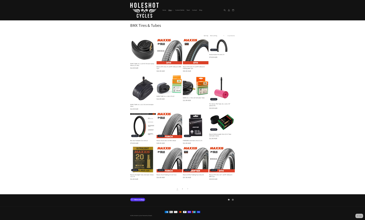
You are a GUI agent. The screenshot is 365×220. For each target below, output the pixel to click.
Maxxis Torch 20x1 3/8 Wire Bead (166, 140)
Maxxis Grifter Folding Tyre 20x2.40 (193, 175)
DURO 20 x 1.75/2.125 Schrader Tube (194, 98)
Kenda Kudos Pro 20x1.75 (216, 54)
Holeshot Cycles (138, 215)
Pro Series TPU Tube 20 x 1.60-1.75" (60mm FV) (219, 104)
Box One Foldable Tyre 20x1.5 (139, 140)
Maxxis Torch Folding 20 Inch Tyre (167, 175)
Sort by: (206, 35)
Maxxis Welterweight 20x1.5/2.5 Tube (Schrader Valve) (220, 135)
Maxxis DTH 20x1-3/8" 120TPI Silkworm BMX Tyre (220, 175)
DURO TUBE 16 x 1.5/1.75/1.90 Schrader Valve (142, 105)
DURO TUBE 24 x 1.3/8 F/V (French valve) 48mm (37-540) (142, 64)
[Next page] (188, 189)
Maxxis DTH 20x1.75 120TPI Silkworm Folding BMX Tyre (194, 67)
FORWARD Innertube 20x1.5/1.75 (192, 140)
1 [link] (177, 189)
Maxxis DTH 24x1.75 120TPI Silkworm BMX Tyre (169, 67)
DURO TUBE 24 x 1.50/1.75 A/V (165, 96)
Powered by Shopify (147, 215)
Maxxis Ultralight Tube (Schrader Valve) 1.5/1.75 (142, 175)
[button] (170, 10)
